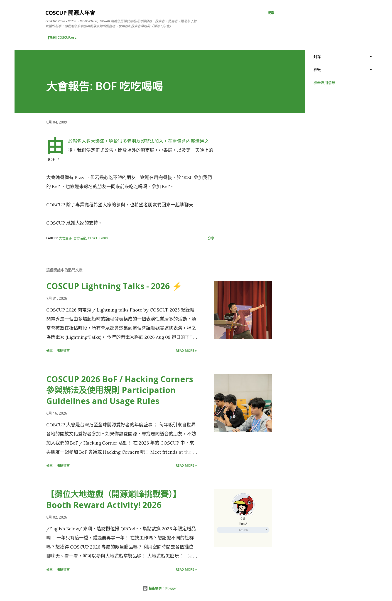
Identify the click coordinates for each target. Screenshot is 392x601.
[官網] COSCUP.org (62, 37)
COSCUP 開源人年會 (70, 12)
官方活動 (80, 238)
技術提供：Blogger (162, 588)
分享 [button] (211, 238)
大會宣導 (65, 238)
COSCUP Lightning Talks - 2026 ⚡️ (114, 286)
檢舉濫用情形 (324, 82)
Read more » (186, 350)
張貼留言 (63, 350)
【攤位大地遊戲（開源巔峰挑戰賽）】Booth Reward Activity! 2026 (113, 499)
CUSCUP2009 (98, 238)
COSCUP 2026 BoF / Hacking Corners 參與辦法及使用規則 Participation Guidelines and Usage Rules (119, 389)
